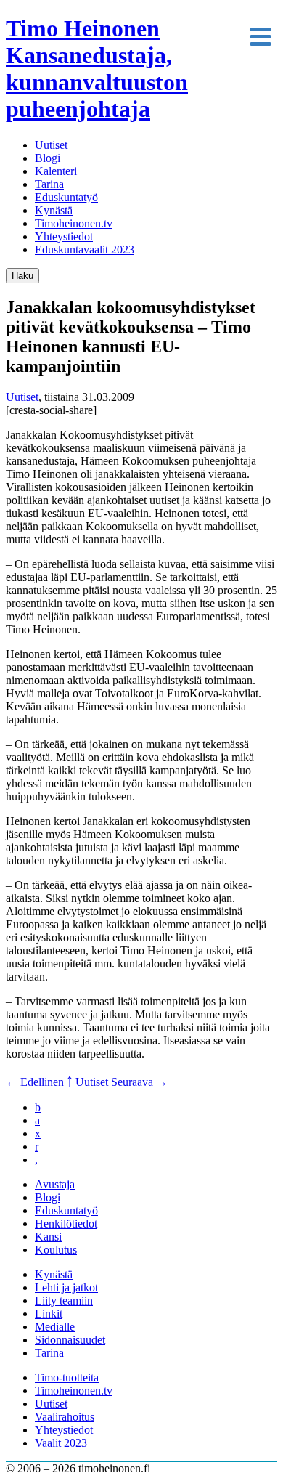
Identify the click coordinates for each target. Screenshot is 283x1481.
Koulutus (56, 1249)
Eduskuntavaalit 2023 (84, 249)
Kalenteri (56, 171)
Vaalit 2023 (61, 1443)
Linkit (48, 1313)
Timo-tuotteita (67, 1377)
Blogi (47, 158)
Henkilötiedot (66, 1223)
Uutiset (51, 145)
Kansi (48, 1236)
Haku (22, 275)
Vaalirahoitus (64, 1417)
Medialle (55, 1326)
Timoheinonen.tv (73, 223)
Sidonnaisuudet (70, 1340)
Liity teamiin (64, 1300)
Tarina (49, 184)
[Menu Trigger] (260, 35)
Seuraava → (139, 1082)
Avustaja (55, 1184)
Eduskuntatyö (66, 197)
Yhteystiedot (64, 236)
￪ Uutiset (87, 1082)
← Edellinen (36, 1082)
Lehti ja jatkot (66, 1287)
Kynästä (54, 210)
